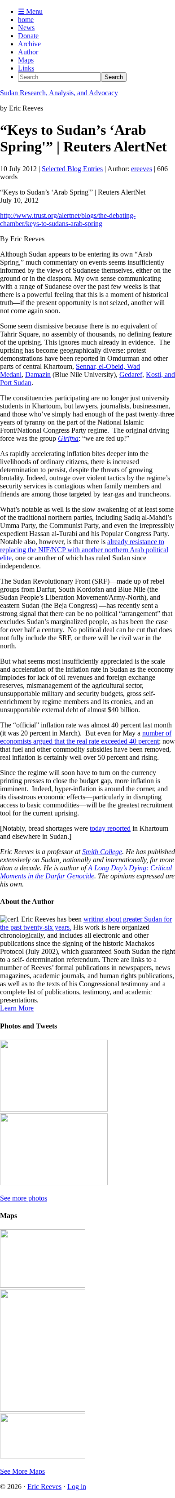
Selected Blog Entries (72, 169)
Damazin (38, 374)
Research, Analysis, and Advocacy (59, 93)
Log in (76, 1486)
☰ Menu (30, 11)
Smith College (102, 851)
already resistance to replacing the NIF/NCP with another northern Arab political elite (84, 550)
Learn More (17, 1008)
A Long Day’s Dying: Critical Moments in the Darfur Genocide (86, 872)
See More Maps (22, 1471)
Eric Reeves (44, 1486)
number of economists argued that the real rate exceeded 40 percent (85, 737)
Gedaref (130, 374)
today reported (110, 828)
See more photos (23, 1198)
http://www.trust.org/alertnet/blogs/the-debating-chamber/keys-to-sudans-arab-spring (68, 219)
